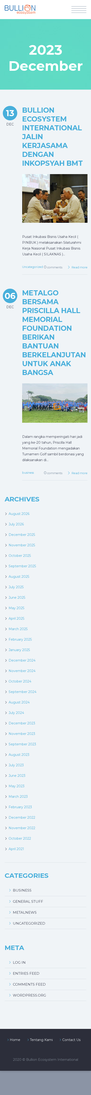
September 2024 (22, 692)
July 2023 (16, 765)
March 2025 (18, 629)
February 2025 (20, 639)
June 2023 (17, 776)
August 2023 (19, 755)
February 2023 (20, 807)
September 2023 (22, 744)
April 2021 (16, 849)
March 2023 (18, 796)
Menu (78, 9)
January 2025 (19, 650)
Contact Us (71, 1040)
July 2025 (16, 587)
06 (10, 296)
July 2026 (16, 524)
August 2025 (19, 577)
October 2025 (20, 556)
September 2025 (22, 566)
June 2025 (17, 597)
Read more (80, 267)
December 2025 (22, 535)
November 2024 (22, 671)
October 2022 (20, 838)
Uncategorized (32, 267)
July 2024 (16, 713)
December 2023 (22, 723)
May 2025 (16, 608)
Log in (19, 962)
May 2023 (16, 786)
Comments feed (29, 984)
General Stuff (28, 901)
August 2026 (19, 514)
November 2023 (22, 734)
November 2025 (22, 545)
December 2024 (22, 660)
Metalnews (25, 912)
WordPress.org (29, 995)
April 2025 (16, 618)
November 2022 (22, 828)
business (28, 472)
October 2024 (20, 681)
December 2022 (22, 817)
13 (10, 113)
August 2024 (19, 702)
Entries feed (26, 973)
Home (15, 1040)
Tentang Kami (41, 1040)
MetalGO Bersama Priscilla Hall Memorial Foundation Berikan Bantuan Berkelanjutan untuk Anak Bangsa (54, 333)
